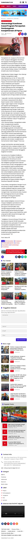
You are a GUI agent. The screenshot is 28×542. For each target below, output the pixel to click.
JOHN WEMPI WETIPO (8, 243)
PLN (4, 498)
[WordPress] (11, 523)
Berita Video (4, 484)
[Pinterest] (8, 523)
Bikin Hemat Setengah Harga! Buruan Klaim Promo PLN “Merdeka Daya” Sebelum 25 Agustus (16, 425)
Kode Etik (20, 531)
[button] (20, 2)
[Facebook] (16, 257)
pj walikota (6, 245)
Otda (18, 243)
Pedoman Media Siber (7, 533)
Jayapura (18, 241)
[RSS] (17, 523)
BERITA (3, 268)
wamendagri (15, 245)
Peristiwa (3, 477)
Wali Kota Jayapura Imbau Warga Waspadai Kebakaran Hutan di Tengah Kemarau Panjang (7, 288)
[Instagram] (14, 523)
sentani (5, 500)
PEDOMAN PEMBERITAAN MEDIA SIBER (11, 535)
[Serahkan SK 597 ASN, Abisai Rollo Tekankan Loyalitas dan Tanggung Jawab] (21, 281)
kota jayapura (6, 493)
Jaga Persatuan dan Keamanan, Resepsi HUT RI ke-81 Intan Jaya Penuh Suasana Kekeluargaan (17, 437)
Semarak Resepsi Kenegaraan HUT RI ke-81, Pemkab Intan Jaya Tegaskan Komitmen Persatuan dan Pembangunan (16, 431)
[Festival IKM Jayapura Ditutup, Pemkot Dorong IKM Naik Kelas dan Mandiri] (7, 296)
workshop (5, 247)
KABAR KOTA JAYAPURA (6, 21)
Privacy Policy (15, 529)
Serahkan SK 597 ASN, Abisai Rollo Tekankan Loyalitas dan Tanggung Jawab (21, 288)
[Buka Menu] (23, 2)
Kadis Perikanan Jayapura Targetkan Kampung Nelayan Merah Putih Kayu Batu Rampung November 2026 (20, 273)
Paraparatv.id (7, 2)
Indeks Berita (11, 531)
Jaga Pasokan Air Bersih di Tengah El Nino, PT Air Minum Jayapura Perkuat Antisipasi (20, 302)
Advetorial (4, 479)
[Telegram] (22, 257)
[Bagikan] (25, 34)
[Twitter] (19, 257)
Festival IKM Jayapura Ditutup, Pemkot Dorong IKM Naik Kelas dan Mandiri (6, 302)
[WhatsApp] (25, 257)
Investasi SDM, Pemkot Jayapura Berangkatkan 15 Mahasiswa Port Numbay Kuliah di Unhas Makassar (16, 442)
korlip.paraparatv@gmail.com (12, 468)
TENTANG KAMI (5, 529)
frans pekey (10, 241)
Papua (4, 490)
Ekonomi (3, 482)
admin (2, 33)
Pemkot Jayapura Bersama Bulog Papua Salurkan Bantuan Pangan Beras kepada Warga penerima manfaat (6, 273)
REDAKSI (3, 531)
